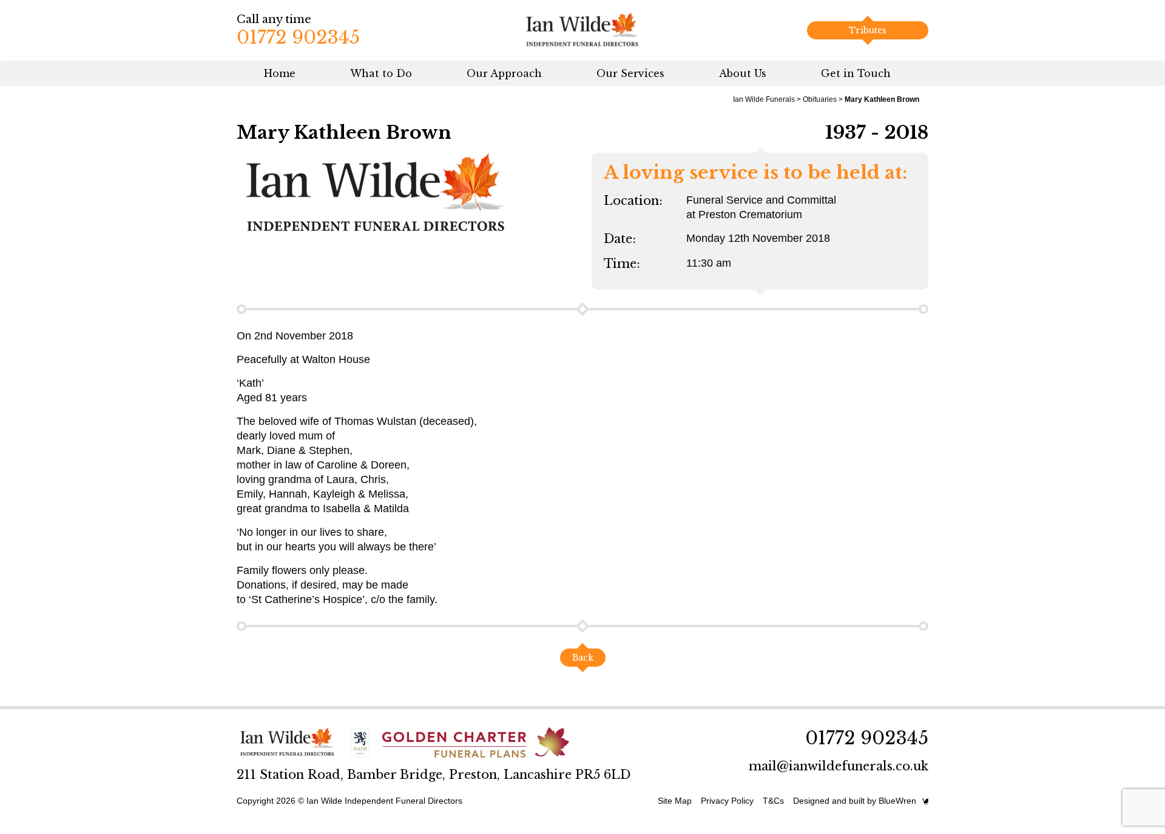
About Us (742, 73)
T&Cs (773, 801)
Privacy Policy (727, 801)
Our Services (630, 73)
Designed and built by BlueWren (854, 801)
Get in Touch (856, 73)
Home (279, 73)
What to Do (381, 73)
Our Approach (504, 73)
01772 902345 (298, 37)
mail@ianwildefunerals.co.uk (838, 766)
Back (582, 657)
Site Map (675, 801)
